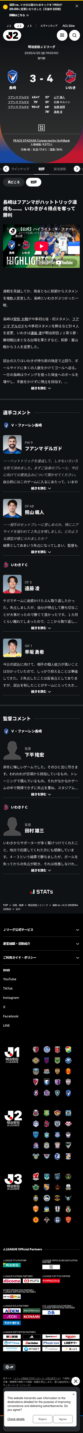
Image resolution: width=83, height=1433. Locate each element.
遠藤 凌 (58, 111)
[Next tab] (77, 169)
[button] (62, 35)
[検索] (74, 35)
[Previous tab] (6, 169)
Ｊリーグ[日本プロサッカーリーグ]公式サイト (37, 1378)
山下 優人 (59, 97)
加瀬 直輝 (59, 107)
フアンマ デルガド (18, 97)
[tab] (20, 169)
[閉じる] (77, 6)
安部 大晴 (20, 319)
